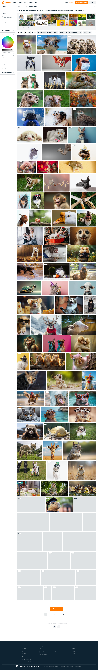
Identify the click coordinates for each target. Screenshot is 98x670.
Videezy (23, 650)
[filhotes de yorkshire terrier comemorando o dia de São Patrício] (30, 80)
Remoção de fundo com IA (27, 659)
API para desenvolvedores (27, 655)
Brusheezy (24, 646)
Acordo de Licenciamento (44, 646)
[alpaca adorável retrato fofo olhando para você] (29, 450)
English (73, 646)
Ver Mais (90, 23)
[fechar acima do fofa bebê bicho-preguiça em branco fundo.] (29, 135)
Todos (4, 16)
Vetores (14, 2)
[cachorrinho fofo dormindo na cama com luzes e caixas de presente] (30, 271)
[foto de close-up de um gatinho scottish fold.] (58, 117)
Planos (66, 2)
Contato (56, 648)
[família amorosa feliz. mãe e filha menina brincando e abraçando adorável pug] (30, 236)
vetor (84, 32)
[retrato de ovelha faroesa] (57, 98)
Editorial (30, 2)
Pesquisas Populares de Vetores (43, 652)
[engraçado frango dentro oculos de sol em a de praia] (89, 380)
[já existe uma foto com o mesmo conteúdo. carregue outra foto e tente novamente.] (54, 253)
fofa (66, 32)
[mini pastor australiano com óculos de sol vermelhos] (37, 200)
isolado (89, 32)
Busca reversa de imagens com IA (27, 657)
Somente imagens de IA (7, 17)
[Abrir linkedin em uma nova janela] (31, 666)
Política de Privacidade (69, 666)
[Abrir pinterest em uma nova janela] (32, 666)
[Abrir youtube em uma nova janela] (38, 666)
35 (63, 614)
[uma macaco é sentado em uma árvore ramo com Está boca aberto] (54, 488)
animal (61, 32)
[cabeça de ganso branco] (64, 218)
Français (73, 653)
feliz (80, 32)
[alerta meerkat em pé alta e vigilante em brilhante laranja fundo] (32, 560)
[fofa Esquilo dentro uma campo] (82, 470)
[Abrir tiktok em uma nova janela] (34, 666)
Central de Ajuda (58, 646)
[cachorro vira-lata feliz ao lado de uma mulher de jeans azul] (56, 398)
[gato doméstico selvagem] (31, 380)
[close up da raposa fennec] (57, 431)
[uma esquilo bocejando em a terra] (64, 380)
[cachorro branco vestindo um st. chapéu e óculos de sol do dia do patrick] (57, 470)
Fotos (20, 2)
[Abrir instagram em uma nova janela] (29, 666)
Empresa (24, 651)
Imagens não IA (6, 19)
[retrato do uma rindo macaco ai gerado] (29, 343)
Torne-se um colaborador (57, 652)
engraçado (55, 32)
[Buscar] (91, 6)
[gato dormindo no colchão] (28, 488)
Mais (36, 2)
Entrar (92, 2)
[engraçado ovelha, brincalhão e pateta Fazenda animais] (31, 504)
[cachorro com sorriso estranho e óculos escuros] (23, 325)
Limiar (3, 55)
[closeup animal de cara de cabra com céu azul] (22, 218)
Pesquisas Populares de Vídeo (43, 657)
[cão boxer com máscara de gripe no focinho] (84, 63)
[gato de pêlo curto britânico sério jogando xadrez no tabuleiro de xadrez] (54, 80)
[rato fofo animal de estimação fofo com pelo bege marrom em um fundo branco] (77, 167)
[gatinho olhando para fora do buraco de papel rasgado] (29, 152)
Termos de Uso (62, 666)
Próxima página (56, 608)
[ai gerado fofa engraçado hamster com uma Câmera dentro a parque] (81, 253)
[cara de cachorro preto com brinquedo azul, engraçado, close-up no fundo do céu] (30, 117)
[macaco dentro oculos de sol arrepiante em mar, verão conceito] (54, 414)
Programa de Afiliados (43, 650)
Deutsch (73, 651)
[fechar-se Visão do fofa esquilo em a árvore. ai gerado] (81, 361)
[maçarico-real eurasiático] (84, 117)
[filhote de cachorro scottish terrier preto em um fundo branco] (83, 183)
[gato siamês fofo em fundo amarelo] (23, 361)
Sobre (56, 650)
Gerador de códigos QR (26, 661)
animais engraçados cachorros (44, 32)
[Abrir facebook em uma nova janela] (27, 666)
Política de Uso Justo (77, 666)
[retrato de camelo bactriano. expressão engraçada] (30, 98)
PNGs (35, 32)
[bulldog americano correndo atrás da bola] (31, 470)
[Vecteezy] (6, 2)
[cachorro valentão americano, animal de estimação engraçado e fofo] (84, 504)
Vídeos (25, 2)
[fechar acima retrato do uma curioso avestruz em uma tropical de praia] (52, 44)
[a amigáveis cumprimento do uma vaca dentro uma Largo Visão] (86, 577)
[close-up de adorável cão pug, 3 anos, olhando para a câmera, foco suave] (29, 541)
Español (73, 648)
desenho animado (73, 32)
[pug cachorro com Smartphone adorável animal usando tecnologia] (63, 593)
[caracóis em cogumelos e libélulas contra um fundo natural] (40, 218)
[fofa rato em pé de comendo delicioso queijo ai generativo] (35, 305)
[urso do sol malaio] (90, 305)
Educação (24, 653)
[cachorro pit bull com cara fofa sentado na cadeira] (28, 577)
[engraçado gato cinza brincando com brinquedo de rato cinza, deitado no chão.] (55, 135)
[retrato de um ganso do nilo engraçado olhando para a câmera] (26, 44)
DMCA (40, 648)
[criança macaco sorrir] (57, 200)
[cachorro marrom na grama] (83, 431)
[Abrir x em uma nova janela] (36, 666)
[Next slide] (94, 32)
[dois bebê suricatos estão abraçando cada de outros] (82, 414)
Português (74, 650)
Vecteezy (24, 648)
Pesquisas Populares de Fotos (43, 655)
